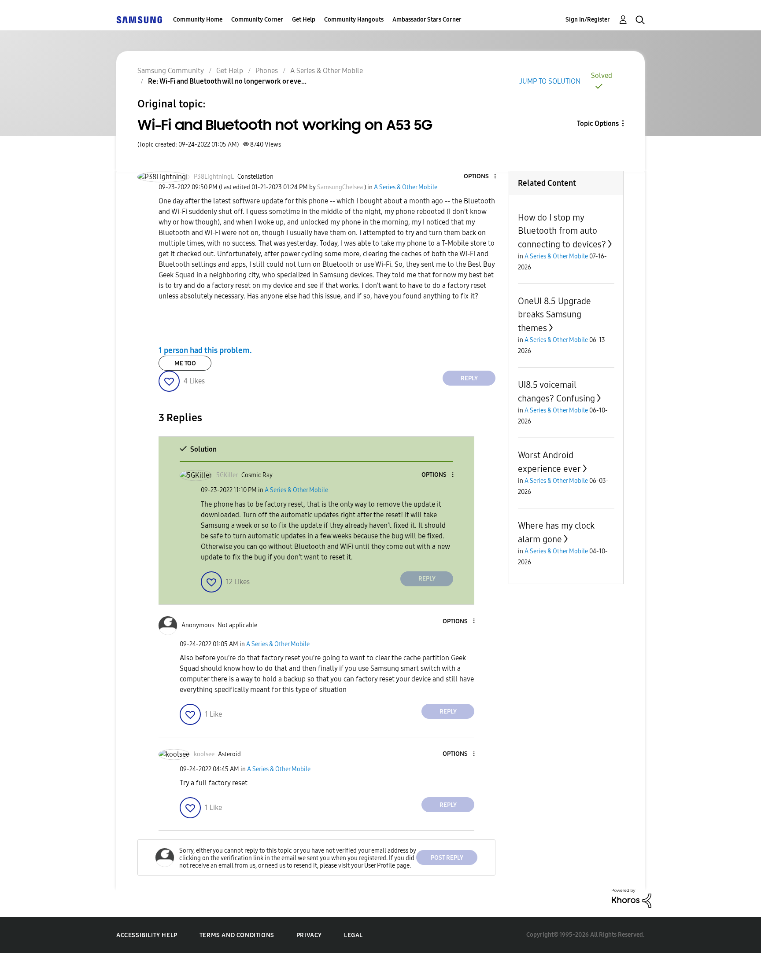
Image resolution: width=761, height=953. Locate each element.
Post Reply (447, 857)
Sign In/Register (587, 19)
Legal (353, 935)
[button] (480, 177)
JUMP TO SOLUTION (549, 81)
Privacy (309, 935)
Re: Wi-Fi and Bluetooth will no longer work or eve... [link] (227, 81)
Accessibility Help (146, 935)
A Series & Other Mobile (326, 70)
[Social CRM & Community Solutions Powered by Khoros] (631, 898)
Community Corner (257, 19)
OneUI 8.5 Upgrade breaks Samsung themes (554, 314)
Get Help (303, 19)
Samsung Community (170, 70)
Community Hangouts (354, 19)
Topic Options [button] (598, 123)
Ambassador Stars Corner (427, 19)
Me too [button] (185, 363)
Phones (266, 70)
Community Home (197, 19)
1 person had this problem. (205, 350)
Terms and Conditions (236, 935)
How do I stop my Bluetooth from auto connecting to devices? (562, 231)
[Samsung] (139, 19)
